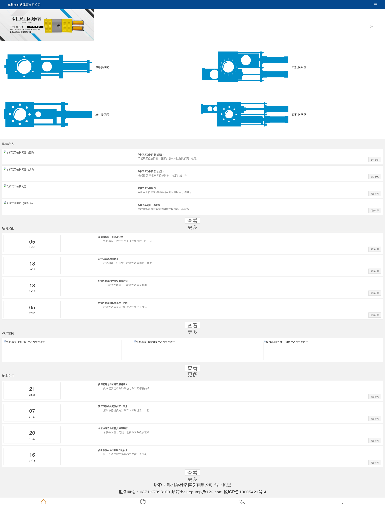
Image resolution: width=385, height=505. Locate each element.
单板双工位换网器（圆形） (151, 154)
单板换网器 (102, 67)
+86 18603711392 (242, 502)
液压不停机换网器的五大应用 (113, 406)
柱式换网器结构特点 (108, 259)
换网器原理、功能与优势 (110, 237)
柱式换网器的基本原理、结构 (113, 303)
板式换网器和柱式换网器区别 (113, 281)
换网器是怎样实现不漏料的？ (113, 384)
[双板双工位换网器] (15, 186)
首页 (43, 502)
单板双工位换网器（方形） (151, 171)
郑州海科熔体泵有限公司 (24, 4)
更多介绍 (375, 159)
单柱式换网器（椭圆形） (150, 205)
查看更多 (192, 223)
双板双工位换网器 (147, 188)
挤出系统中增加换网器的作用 (113, 450)
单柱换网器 (102, 115)
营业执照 (222, 484)
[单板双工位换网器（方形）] (20, 169)
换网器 (143, 502)
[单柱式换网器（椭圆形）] (19, 203)
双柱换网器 (299, 115)
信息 (341, 502)
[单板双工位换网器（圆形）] (20, 152)
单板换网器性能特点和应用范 (113, 428)
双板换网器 (299, 67)
